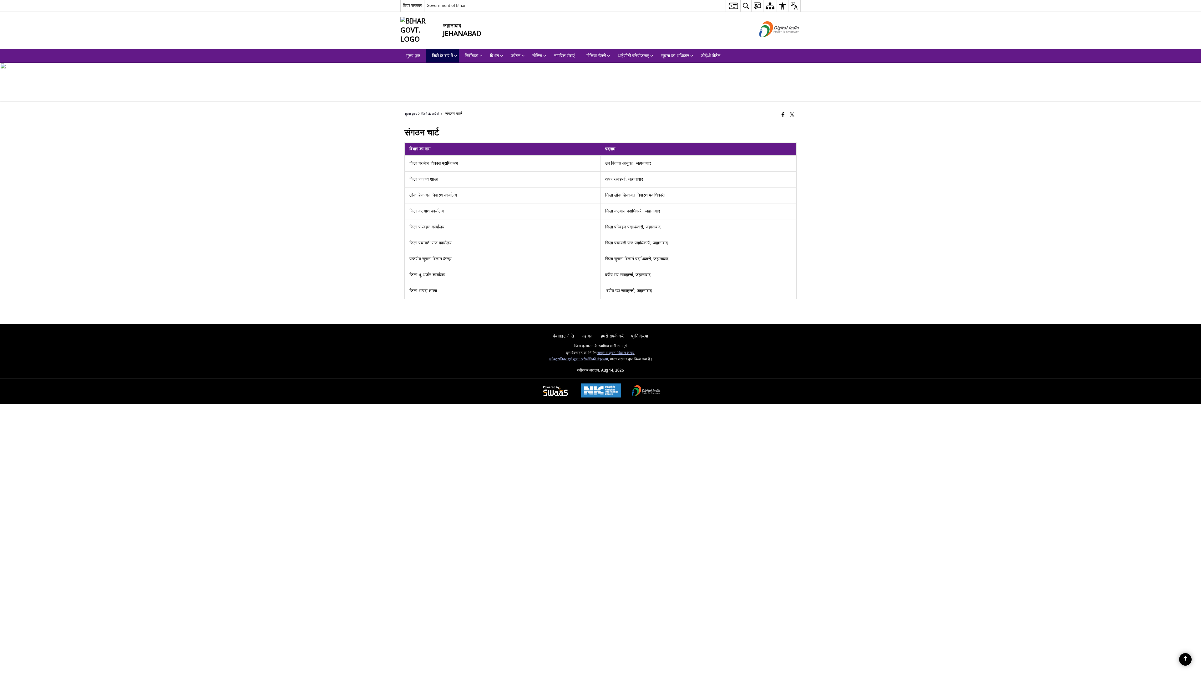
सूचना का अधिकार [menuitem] (675, 55)
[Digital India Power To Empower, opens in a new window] (646, 391)
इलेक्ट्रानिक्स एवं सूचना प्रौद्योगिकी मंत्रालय (578, 359)
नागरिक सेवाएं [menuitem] (564, 55)
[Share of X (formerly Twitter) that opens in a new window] (792, 115)
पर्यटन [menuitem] (515, 55)
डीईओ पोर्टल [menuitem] (710, 55)
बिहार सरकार (412, 5)
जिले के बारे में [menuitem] (442, 55)
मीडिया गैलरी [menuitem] (596, 55)
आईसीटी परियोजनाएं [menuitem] (633, 55)
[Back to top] (1185, 659)
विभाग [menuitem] (494, 55)
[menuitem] (733, 6)
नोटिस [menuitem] (537, 55)
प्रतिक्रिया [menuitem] (639, 336)
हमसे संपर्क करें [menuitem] (612, 336)
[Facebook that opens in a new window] (783, 115)
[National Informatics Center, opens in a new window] (601, 391)
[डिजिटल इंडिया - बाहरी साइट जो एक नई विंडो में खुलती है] (771, 42)
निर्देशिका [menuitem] (471, 55)
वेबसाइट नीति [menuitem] (563, 336)
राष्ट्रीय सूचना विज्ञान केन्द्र (615, 353)
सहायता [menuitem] (587, 336)
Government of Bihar (446, 5)
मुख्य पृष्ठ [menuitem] (413, 55)
